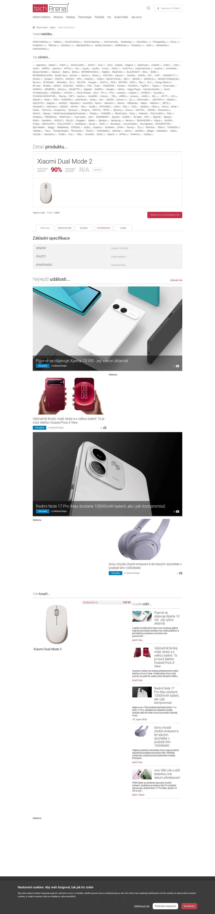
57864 (56, 213)
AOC (177, 65)
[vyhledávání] (148, 8)
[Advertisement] (145, 398)
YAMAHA (136, 134)
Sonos (93, 124)
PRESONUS (51, 117)
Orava (129, 110)
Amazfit (156, 65)
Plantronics (121, 113)
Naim (117, 106)
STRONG (76, 127)
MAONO (63, 103)
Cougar (48, 79)
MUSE (93, 106)
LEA (102, 99)
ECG (114, 82)
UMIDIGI (140, 131)
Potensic (38, 117)
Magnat (52, 103)
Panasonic (164, 110)
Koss (48, 99)
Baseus (56, 72)
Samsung (117, 120)
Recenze (58, 17)
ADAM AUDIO (78, 65)
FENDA (81, 86)
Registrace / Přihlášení (170, 8)
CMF (158, 75)
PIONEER (107, 113)
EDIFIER (123, 82)
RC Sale (138, 117)
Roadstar (47, 120)
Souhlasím (189, 906)
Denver (37, 82)
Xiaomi (53, 27)
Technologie (84, 17)
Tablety (58, 42)
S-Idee (37, 124)
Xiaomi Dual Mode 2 (66, 27)
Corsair (38, 79)
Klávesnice (163, 45)
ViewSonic (50, 134)
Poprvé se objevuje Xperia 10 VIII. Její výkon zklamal (82, 360)
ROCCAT (59, 120)
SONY (104, 124)
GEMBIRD (50, 89)
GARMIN (38, 89)
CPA (80, 79)
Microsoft (39, 106)
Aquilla (96, 68)
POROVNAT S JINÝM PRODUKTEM (164, 215)
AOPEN (46, 68)
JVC (174, 96)
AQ (78, 68)
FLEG (98, 86)
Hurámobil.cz (90, 602)
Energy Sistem (164, 82)
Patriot (37, 113)
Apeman (57, 68)
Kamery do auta (104, 45)
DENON (137, 79)
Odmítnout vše (142, 906)
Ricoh (36, 120)
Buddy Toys (61, 75)
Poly (170, 113)
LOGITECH (158, 99)
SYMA (121, 127)
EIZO (133, 82)
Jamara (135, 96)
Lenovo (121, 99)
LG (132, 99)
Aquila (86, 68)
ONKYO (97, 110)
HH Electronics (41, 92)
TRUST (90, 131)
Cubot (101, 79)
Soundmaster (131, 124)
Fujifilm (146, 86)
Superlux (98, 127)
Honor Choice (84, 92)
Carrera (131, 75)
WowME (90, 134)
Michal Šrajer (60, 366)
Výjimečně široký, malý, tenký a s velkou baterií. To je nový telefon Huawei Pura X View (68, 420)
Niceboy (145, 106)
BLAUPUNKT (134, 72)
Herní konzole (111, 42)
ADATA (92, 65)
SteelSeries (63, 127)
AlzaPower (143, 65)
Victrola (37, 134)
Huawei (122, 92)
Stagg (52, 127)
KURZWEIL (67, 99)
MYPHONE (106, 106)
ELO (150, 82)
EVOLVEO (68, 86)
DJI (72, 82)
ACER (64, 65)
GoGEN (100, 89)
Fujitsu (157, 86)
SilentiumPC (49, 124)
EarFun (104, 82)
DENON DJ (150, 79)
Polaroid (144, 113)
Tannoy (131, 127)
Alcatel (119, 65)
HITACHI (69, 92)
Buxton (75, 75)
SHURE (168, 120)
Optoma (118, 110)
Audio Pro (128, 68)
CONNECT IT (170, 75)
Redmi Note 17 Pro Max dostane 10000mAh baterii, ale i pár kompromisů (100, 506)
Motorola (52, 106)
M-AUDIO (88, 103)
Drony (175, 42)
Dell (127, 79)
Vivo (71, 134)
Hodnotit (97, 170)
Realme (157, 117)
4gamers (41, 65)
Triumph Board (61, 131)
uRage (151, 131)
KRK (57, 99)
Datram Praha (114, 79)
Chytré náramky (93, 42)
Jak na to (136, 17)
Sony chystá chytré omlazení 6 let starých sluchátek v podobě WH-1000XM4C (166, 736)
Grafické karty (41, 49)
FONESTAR (109, 86)
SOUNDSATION (164, 124)
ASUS (116, 68)
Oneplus (86, 110)
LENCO (110, 99)
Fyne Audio (170, 86)
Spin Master (39, 127)
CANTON (108, 75)
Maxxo (121, 103)
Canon (86, 75)
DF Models (49, 82)
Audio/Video (121, 17)
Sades (92, 120)
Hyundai (158, 92)
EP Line (37, 86)
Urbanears (162, 131)
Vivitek (62, 134)
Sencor (130, 120)
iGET (72, 96)
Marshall (75, 103)
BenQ (76, 72)
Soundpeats (147, 124)
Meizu (144, 103)
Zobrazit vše (176, 280)
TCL (140, 127)
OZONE (152, 110)
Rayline (116, 117)
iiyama (81, 96)
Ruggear (81, 120)
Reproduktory (84, 45)
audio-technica (144, 68)
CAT (150, 75)
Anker (167, 65)
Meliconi (155, 103)
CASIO (142, 75)
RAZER (127, 117)
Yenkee (148, 134)
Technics (150, 127)
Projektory (40, 45)
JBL (155, 96)
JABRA (123, 96)
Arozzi (106, 68)
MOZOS (64, 106)
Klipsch (38, 99)
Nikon (156, 106)
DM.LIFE (82, 82)
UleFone (117, 131)
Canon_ (97, 75)
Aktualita (42, 366)
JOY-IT (165, 96)
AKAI (102, 65)
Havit (167, 89)
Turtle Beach (104, 131)
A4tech (53, 65)
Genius (62, 89)
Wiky (80, 134)
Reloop (168, 117)
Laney (93, 99)
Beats (66, 72)
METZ (166, 103)
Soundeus (116, 124)
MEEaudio (133, 103)
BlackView (118, 72)
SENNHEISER (145, 120)
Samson (104, 120)
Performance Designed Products (71, 113)
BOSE (155, 72)
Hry (109, 17)
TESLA (161, 127)
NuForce (47, 110)
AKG (110, 65)
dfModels (62, 82)
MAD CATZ (39, 103)
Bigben (106, 72)
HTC (112, 92)
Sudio (87, 127)
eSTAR (58, 86)
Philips (95, 113)
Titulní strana (41, 27)
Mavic (99, 103)
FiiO (90, 86)
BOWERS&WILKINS (43, 75)
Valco (174, 131)
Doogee (93, 82)
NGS (135, 106)
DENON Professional (169, 79)
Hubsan (134, 92)
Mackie (172, 99)
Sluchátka (144, 42)
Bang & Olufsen (42, 72)
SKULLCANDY (65, 124)
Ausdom (159, 68)
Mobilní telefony (42, 17)
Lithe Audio (144, 99)
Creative (89, 79)
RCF (147, 117)
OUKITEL (141, 110)
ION (114, 96)
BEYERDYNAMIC (91, 72)
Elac (142, 82)
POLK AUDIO (157, 113)
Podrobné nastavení (165, 906)
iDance (63, 96)
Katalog (70, 17)
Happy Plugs (134, 89)
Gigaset (88, 89)
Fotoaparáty (161, 42)
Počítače (99, 17)
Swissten (110, 127)
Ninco (165, 106)
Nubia (36, 110)
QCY (92, 117)
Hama (122, 89)
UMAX (128, 131)
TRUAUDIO (77, 131)
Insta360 (93, 96)
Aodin (36, 68)
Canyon (120, 75)
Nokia (175, 106)
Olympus (74, 110)
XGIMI (101, 134)
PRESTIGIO (66, 117)
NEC (126, 106)
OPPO (107, 110)
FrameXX (133, 86)
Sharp (158, 120)
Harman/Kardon (152, 89)
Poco (133, 113)
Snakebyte (81, 124)
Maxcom (110, 103)
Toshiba (38, 131)
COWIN (59, 79)
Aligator (130, 65)
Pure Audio (80, 117)
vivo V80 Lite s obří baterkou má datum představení (167, 773)
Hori (96, 92)
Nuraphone (60, 110)
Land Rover (81, 99)
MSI (84, 106)
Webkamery (122, 45)
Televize (53, 45)
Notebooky (128, 42)
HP (104, 92)
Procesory (138, 45)
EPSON (47, 86)
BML (146, 72)
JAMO (145, 96)
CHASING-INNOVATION (45, 96)
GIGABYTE (75, 89)
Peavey (47, 113)
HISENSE (56, 92)
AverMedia (172, 68)
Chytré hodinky (73, 42)
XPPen (124, 134)
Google (111, 89)
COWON (70, 79)
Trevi (48, 131)
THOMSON (173, 127)
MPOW (75, 106)
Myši (150, 45)
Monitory (68, 45)
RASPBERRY (103, 117)
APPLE (69, 68)
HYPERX (146, 92)
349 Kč (127, 602)
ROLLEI (70, 120)
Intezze (105, 96)
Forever (122, 86)
